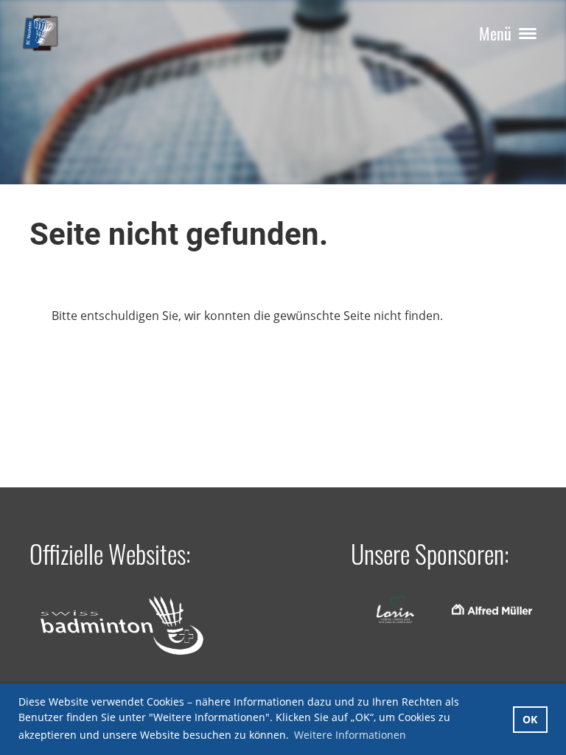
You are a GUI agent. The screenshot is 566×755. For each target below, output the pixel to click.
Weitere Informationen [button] (350, 735)
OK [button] (530, 719)
